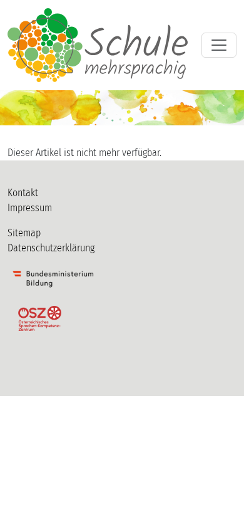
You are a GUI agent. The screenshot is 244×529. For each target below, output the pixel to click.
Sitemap (24, 233)
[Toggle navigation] (218, 45)
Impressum (30, 208)
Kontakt (23, 193)
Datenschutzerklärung (51, 248)
